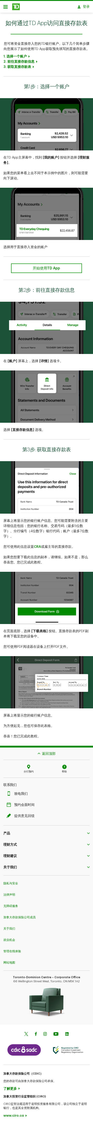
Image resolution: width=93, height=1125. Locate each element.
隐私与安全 (10, 883)
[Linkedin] (67, 1034)
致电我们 (21, 793)
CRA (37, 546)
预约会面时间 (24, 805)
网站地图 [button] (9, 962)
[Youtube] (55, 1034)
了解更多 (10, 1088)
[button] (46, 833)
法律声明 (9, 894)
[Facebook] (36, 1034)
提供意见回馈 (24, 816)
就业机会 (9, 939)
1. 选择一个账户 (15, 56)
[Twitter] (26, 1034)
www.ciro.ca (13, 1115)
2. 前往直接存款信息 (19, 61)
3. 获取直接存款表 (17, 67)
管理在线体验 (12, 951)
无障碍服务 (10, 905)
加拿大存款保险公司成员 (19, 917)
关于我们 (9, 928)
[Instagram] (45, 1034)
